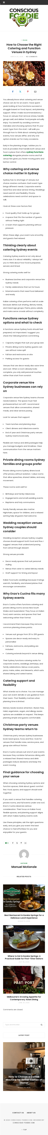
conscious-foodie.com (24, 1123)
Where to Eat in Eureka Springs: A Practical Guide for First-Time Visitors (24, 957)
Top (25, 1130)
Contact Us (18, 1113)
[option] (24, 1066)
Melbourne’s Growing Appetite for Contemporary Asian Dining (24, 998)
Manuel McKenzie (24, 867)
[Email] (35, 91)
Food (25, 40)
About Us (31, 1113)
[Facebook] (13, 91)
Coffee (24, 1072)
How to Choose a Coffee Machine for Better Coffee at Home (24, 1079)
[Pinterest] (28, 91)
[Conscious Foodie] (24, 18)
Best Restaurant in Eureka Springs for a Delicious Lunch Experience (24, 916)
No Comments (31, 57)
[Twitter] (20, 91)
